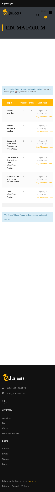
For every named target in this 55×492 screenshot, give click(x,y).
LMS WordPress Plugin (11, 194)
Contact (5, 428)
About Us (6, 418)
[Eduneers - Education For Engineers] (11, 12)
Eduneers (32, 481)
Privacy (5, 486)
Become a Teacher (10, 433)
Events (5, 454)
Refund (15, 486)
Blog (4, 423)
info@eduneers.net (16, 393)
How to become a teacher (11, 128)
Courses (6, 448)
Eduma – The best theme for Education (13, 179)
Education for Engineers (13, 481)
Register (5, 4)
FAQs (4, 464)
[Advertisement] (27, 59)
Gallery (5, 459)
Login (10, 4)
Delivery (25, 486)
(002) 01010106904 (16, 388)
